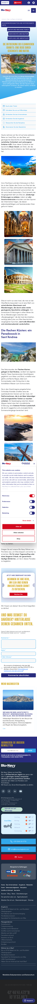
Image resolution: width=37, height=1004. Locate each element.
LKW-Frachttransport (8, 959)
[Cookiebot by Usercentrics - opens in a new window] (22, 463)
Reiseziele (29, 885)
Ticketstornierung (7, 926)
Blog (8, 19)
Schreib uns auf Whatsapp (10, 809)
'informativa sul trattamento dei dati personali (16, 670)
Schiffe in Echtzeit (7, 890)
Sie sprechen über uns (8, 897)
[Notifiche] (33, 2)
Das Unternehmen (12, 885)
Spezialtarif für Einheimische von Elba (13, 918)
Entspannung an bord (8, 942)
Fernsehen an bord (7, 935)
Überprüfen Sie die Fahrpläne (15, 123)
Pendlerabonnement (8, 916)
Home (3, 885)
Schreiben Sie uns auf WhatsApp (16, 110)
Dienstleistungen (22, 894)
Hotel (3, 887)
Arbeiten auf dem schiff (9, 933)
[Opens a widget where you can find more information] (28, 1000)
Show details (26, 520)
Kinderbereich (5, 924)
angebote (5, 2)
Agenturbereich (22, 897)
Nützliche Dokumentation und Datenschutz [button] (18, 975)
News (13, 894)
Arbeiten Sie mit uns (7, 900)
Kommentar (5, 638)
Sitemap (30, 900)
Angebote (22, 885)
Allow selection (18, 532)
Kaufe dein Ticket (11, 106)
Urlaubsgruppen (6, 911)
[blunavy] (6, 9)
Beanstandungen (21, 900)
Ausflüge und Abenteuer (16, 19)
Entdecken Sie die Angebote (15, 118)
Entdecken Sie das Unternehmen (16, 114)
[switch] (32, 501)
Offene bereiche (6, 940)
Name (3, 650)
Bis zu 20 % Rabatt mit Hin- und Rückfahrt (15, 909)
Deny (18, 539)
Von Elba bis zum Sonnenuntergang (13, 914)
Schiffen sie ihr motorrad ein (10, 931)
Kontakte (17, 890)
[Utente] (28, 3)
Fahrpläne (23, 887)
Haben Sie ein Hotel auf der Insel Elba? (14, 961)
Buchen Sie (18, 594)
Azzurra (3, 894)
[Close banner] (34, 463)
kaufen (18, 2)
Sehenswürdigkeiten (12, 887)
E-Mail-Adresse (6, 657)
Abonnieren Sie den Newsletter (16, 127)
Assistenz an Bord (7, 937)
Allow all (18, 526)
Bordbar (4, 944)
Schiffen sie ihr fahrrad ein (9, 929)
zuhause (4, 19)
